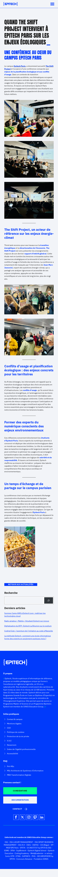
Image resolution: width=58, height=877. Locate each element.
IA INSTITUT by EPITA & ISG (39, 848)
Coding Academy (22, 853)
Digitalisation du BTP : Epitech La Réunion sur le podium (28, 626)
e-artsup (48, 853)
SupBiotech (21, 850)
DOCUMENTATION (20, 800)
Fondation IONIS (41, 859)
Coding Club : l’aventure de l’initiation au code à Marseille (28, 631)
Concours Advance (24, 859)
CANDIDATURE (20, 791)
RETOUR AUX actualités (20, 584)
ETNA (18, 856)
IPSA (13, 850)
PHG (33, 856)
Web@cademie (36, 853)
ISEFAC (35, 845)
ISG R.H (21, 845)
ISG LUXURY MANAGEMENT (21, 842)
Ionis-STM (9, 856)
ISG (6, 842)
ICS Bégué (44, 845)
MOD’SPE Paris (12, 848)
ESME (6, 850)
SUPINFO (26, 856)
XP (52, 845)
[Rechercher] (48, 600)
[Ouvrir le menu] (52, 4)
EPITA (22, 848)
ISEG (28, 845)
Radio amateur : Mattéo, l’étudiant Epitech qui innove (26, 621)
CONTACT (17, 809)
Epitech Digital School (37, 850)
